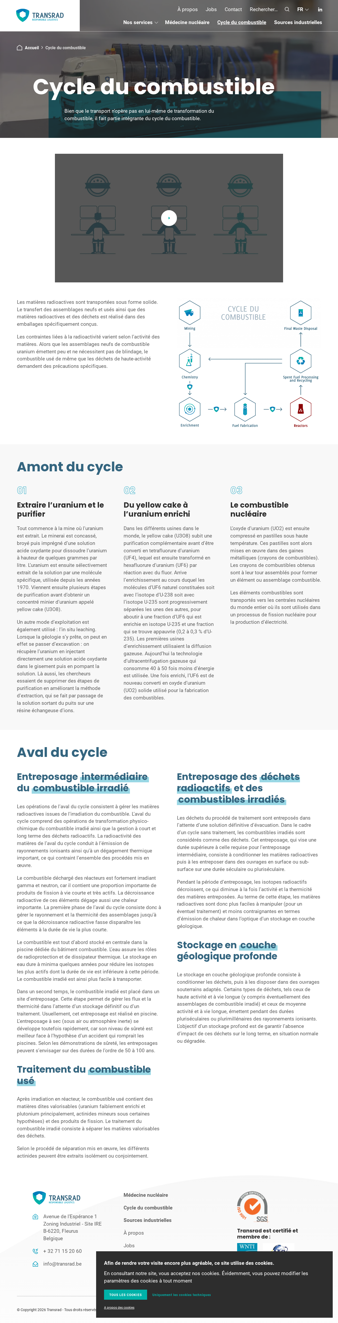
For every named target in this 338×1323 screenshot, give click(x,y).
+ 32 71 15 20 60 (62, 1251)
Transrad (40, 15)
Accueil (32, 47)
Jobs (211, 9)
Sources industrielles (298, 22)
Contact (233, 9)
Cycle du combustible (241, 22)
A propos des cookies (119, 1307)
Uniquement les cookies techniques (181, 1295)
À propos (187, 9)
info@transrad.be (62, 1263)
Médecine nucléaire (187, 22)
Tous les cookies (125, 1295)
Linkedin (320, 9)
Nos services (138, 22)
